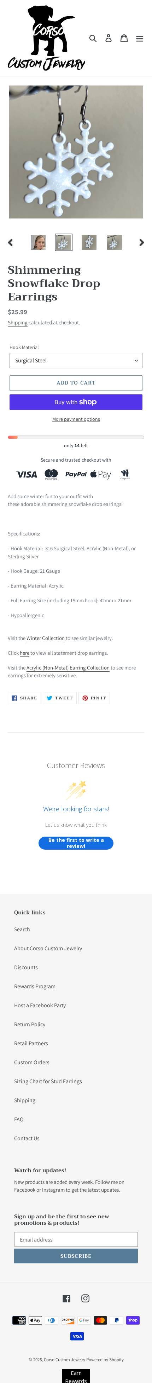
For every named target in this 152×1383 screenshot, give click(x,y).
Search (22, 929)
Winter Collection (46, 638)
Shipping (18, 322)
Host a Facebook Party (40, 1005)
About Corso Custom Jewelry (48, 948)
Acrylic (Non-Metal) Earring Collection (68, 667)
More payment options (76, 419)
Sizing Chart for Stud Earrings (48, 1081)
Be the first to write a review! (76, 843)
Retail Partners (31, 1043)
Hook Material (24, 347)
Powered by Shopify (105, 1360)
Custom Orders (31, 1062)
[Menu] (139, 38)
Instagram (53, 1189)
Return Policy (29, 1024)
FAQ (19, 1119)
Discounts (26, 967)
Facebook (24, 1189)
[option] (38, 242)
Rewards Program (34, 986)
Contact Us (27, 1138)
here (24, 652)
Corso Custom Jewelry (64, 1360)
